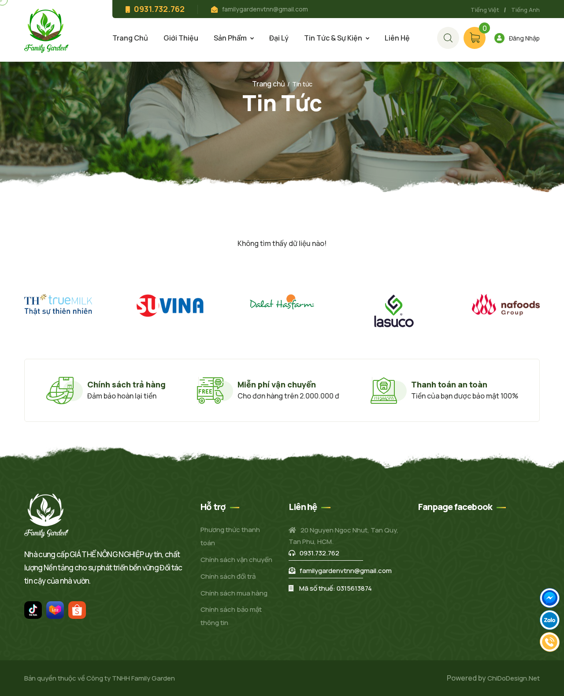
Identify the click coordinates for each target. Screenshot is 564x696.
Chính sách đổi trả (228, 576)
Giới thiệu (180, 38)
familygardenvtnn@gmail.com (265, 9)
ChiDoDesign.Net (513, 678)
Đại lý (279, 38)
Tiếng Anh (525, 10)
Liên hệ (397, 38)
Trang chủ (130, 38)
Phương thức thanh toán (230, 536)
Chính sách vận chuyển (236, 559)
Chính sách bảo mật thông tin (231, 616)
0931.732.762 (319, 553)
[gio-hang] (448, 38)
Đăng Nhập (524, 38)
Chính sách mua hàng (233, 593)
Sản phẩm (230, 38)
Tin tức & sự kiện (333, 38)
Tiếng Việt (485, 10)
